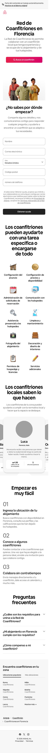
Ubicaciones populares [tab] (12, 675)
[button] (24, 618)
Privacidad (19, 741)
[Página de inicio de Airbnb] (5, 12)
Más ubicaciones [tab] (31, 675)
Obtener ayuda (24, 211)
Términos (29, 741)
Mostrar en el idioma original (16, 5)
